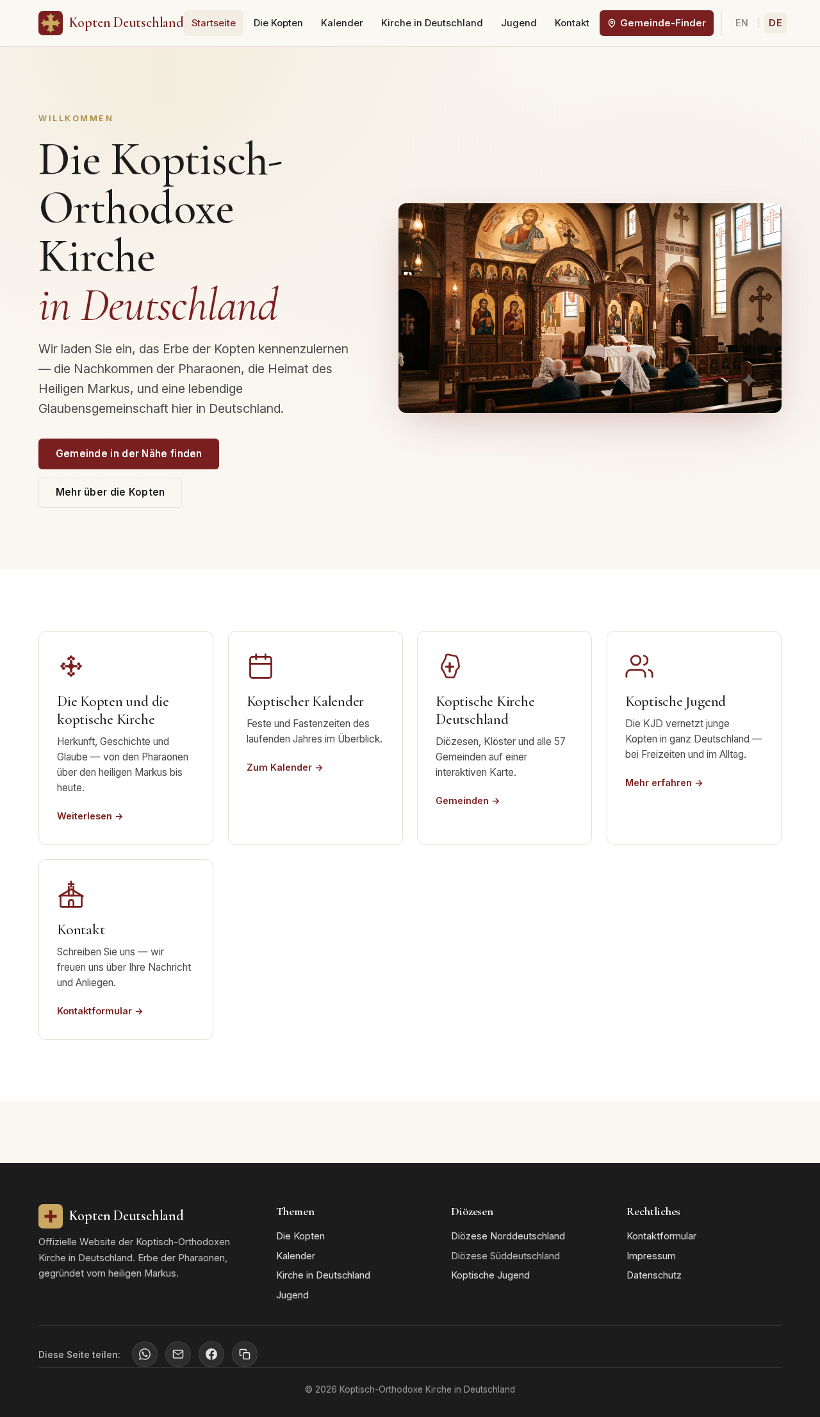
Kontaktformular (661, 1236)
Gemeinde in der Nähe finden (129, 454)
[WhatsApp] (145, 1354)
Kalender (342, 23)
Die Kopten (278, 23)
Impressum (651, 1256)
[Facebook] (211, 1354)
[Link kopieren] (245, 1354)
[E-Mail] (178, 1354)
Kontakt (572, 23)
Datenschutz (654, 1275)
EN (742, 23)
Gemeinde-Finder (663, 23)
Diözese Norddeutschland (508, 1236)
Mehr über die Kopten (110, 492)
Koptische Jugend (490, 1275)
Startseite (214, 23)
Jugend (519, 23)
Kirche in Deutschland (432, 23)
